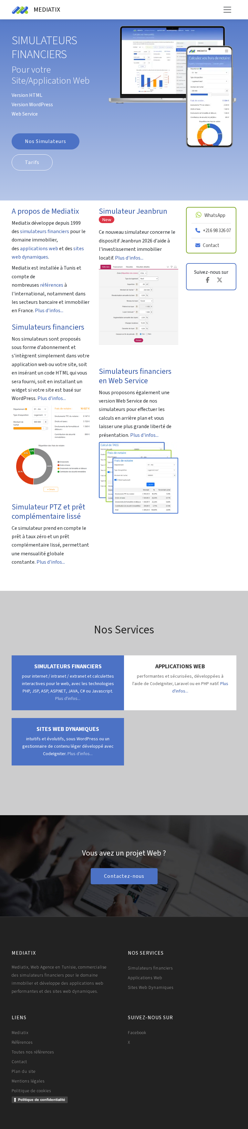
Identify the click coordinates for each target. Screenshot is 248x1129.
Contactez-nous (124, 876)
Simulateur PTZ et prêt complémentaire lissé (48, 511)
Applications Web (145, 978)
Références (22, 1042)
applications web (39, 248)
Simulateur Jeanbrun (133, 214)
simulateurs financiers (44, 231)
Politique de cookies (31, 1091)
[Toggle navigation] (227, 9)
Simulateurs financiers (48, 327)
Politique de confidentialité (41, 1099)
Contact (19, 1062)
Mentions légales (28, 1081)
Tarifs (32, 162)
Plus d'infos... (49, 310)
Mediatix (20, 1033)
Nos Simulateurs (45, 141)
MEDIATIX (46, 9)
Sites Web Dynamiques (150, 987)
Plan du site (24, 1071)
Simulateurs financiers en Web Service (135, 376)
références (51, 285)
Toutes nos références (33, 1052)
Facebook (137, 1033)
